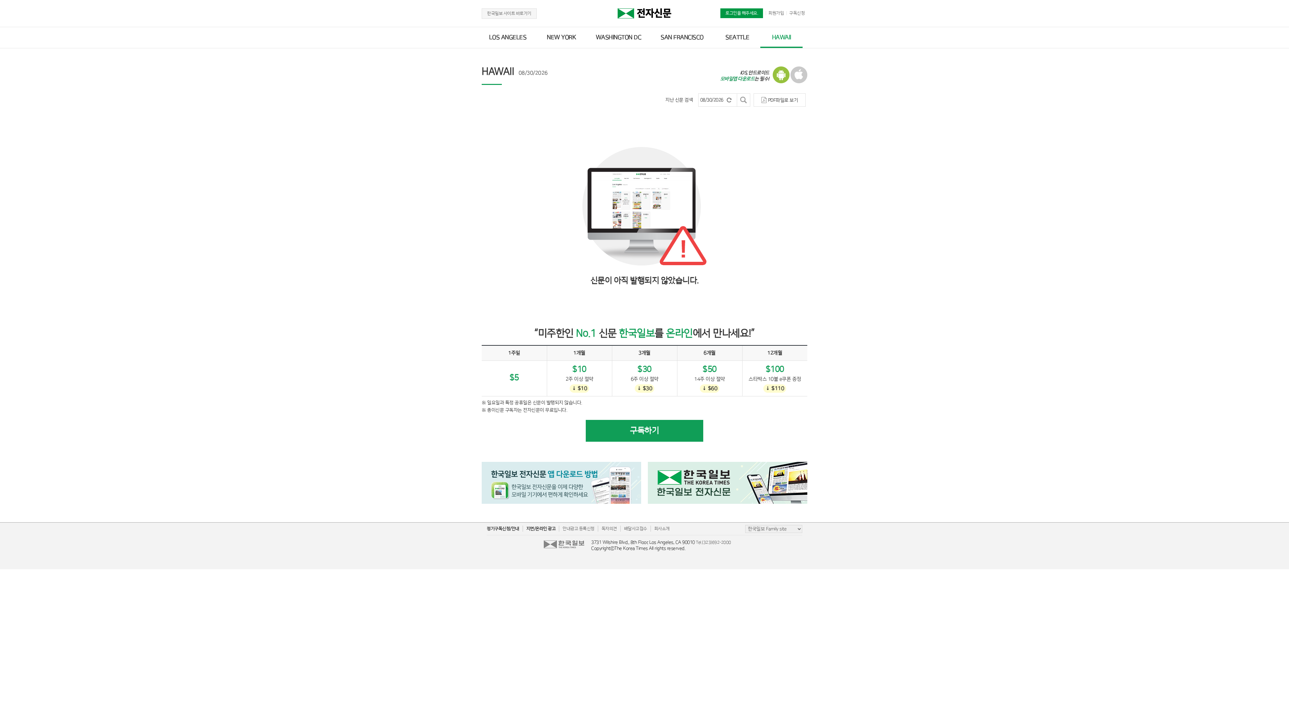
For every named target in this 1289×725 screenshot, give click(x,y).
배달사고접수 (635, 528)
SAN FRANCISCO (682, 37)
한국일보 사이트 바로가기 (509, 13)
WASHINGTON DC (618, 37)
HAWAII (781, 37)
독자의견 (609, 528)
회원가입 (776, 13)
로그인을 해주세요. (741, 13)
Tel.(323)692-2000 (713, 542)
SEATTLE (737, 37)
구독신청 (797, 13)
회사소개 (662, 528)
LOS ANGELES (508, 37)
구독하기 (644, 430)
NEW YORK (561, 37)
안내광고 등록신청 (578, 528)
